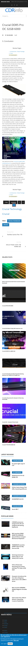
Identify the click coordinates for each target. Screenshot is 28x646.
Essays (5, 625)
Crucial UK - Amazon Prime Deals (10, 422)
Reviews (6, 623)
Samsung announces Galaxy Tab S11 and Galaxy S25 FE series (17, 556)
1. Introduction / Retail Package (16, 51)
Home (5, 620)
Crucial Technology (12, 209)
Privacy (6, 632)
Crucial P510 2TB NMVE (7, 305)
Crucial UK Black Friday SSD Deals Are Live (12, 328)
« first (6, 202)
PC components (17, 472)
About (5, 627)
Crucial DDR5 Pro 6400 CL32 (8, 351)
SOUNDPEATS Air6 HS (17, 499)
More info (16, 640)
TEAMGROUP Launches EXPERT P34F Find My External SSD (18, 546)
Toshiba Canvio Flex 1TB (14, 234)
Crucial (5, 213)
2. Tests (11, 53)
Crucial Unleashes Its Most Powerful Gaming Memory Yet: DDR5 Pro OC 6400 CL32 (13, 374)
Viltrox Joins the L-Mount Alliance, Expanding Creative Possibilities (19, 599)
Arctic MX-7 (15, 509)
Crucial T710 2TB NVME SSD (8, 444)
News (5, 622)
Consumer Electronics (19, 484)
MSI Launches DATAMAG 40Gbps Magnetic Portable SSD (19, 589)
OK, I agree (4, 643)
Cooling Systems (17, 460)
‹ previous (13, 202)
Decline (10, 643)
